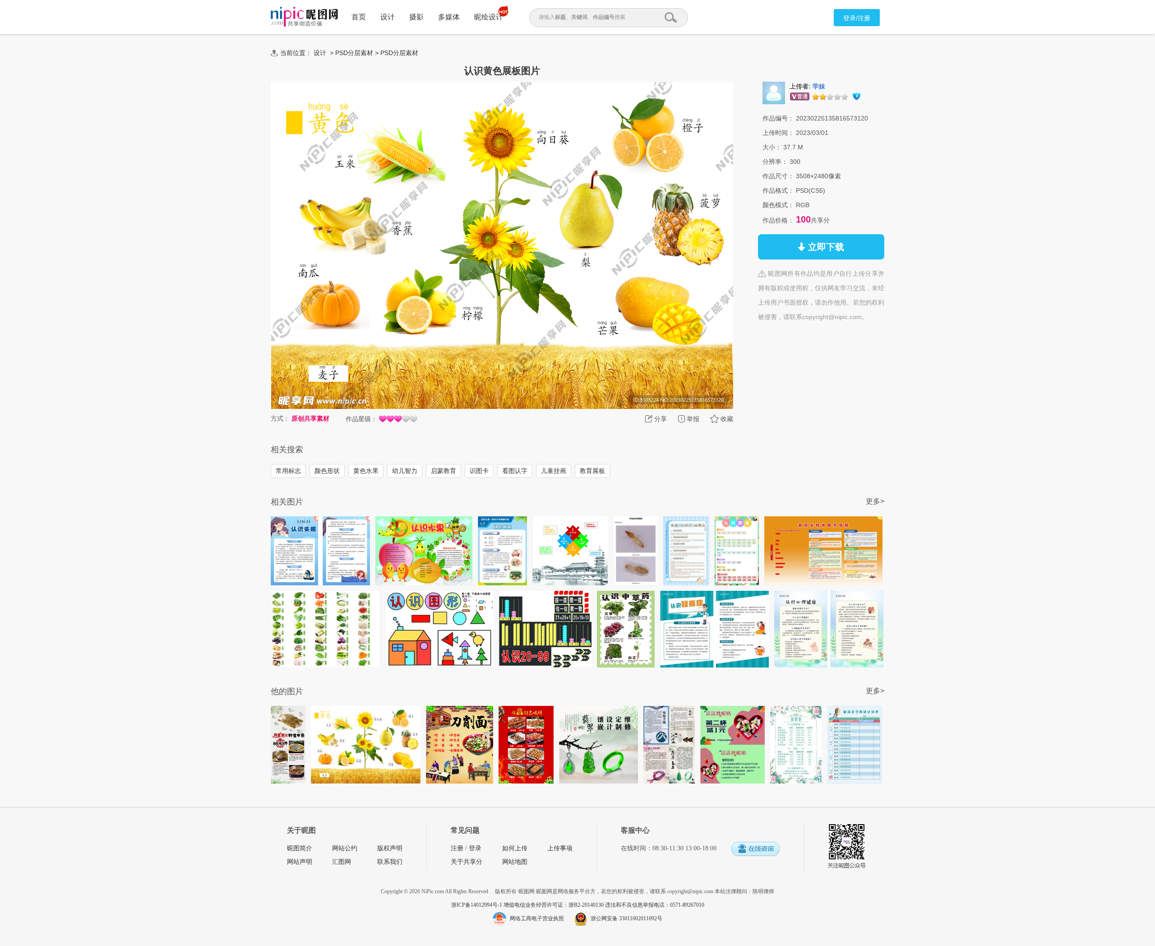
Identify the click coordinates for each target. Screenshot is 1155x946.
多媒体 (449, 17)
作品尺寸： (778, 176)
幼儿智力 (404, 470)
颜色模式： (778, 205)
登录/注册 (856, 18)
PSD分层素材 (354, 52)
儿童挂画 (553, 470)
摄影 (416, 17)
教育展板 (592, 470)
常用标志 (288, 470)
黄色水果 (366, 470)
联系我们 (389, 861)
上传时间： (778, 132)
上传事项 (560, 848)
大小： (771, 147)
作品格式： (778, 190)
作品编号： (778, 118)
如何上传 (514, 848)
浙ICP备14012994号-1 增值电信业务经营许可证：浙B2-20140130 (528, 905)
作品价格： (778, 220)
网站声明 (299, 861)
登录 (475, 848)
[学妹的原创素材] (773, 92)
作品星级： (361, 418)
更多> (875, 501)
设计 (387, 17)
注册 (457, 848)
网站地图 (514, 861)
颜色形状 (327, 470)
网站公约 (344, 848)
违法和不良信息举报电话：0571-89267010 (654, 905)
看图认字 (514, 470)
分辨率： (775, 161)
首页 (358, 17)
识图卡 (479, 470)
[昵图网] (304, 17)
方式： (280, 418)
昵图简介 (299, 848)
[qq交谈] (755, 849)
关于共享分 (466, 861)
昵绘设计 (488, 17)
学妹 (819, 86)
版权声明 (389, 848)
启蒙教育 (443, 470)
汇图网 (341, 861)
